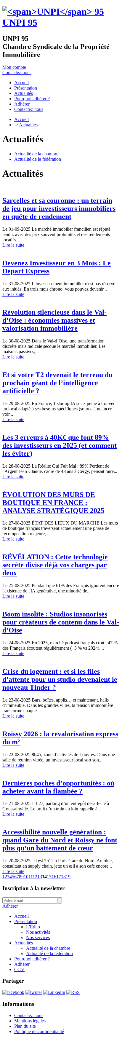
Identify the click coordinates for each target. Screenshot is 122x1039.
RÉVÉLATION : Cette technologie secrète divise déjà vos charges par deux (55, 565)
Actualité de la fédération (37, 159)
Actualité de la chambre (36, 153)
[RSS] (73, 992)
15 (49, 876)
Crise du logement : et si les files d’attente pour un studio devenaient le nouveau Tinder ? (59, 679)
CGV (19, 969)
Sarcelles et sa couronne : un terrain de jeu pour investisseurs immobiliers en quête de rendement (58, 208)
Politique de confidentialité (39, 1031)
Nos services (38, 937)
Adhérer (10, 906)
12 (35, 876)
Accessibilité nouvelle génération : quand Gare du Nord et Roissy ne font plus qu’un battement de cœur (59, 840)
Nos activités (38, 932)
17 (58, 876)
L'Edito (33, 926)
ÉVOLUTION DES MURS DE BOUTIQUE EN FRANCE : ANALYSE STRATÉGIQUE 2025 (53, 502)
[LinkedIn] (54, 992)
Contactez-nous (16, 72)
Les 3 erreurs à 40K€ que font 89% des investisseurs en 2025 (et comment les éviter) (59, 445)
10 (26, 876)
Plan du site (25, 1026)
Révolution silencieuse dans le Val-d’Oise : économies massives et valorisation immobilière (54, 320)
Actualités (28, 124)
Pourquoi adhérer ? (32, 958)
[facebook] (13, 992)
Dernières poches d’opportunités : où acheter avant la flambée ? (58, 787)
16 (54, 876)
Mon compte (14, 67)
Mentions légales (30, 1020)
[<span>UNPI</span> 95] (53, 11)
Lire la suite (13, 245)
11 (30, 876)
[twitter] (33, 992)
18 (63, 876)
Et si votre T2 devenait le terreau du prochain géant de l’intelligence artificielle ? (57, 383)
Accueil (21, 119)
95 (19, 22)
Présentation (25, 921)
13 (39, 876)
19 (68, 876)
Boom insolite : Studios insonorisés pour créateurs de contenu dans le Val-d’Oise (60, 622)
